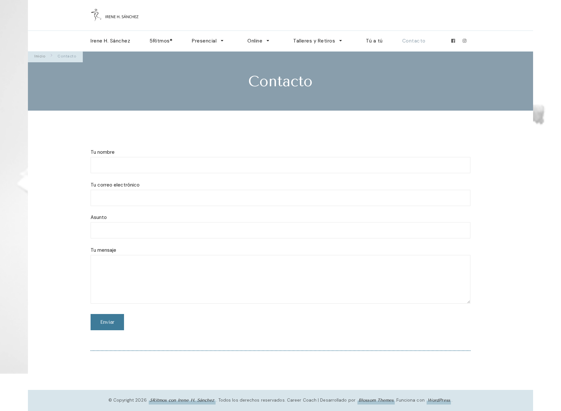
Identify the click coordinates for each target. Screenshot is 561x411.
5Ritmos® (161, 41)
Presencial (204, 41)
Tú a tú (374, 41)
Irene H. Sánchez (110, 41)
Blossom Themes (375, 400)
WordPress (439, 400)
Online (254, 41)
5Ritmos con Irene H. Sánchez (182, 400)
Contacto (414, 41)
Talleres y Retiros (314, 41)
